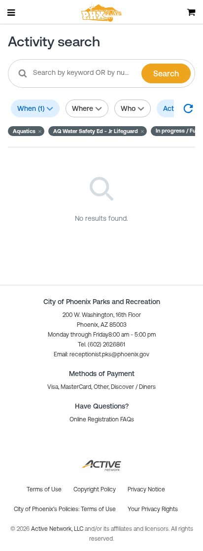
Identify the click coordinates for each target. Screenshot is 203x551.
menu (12, 12)
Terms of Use (98, 509)
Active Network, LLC (58, 528)
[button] (26, 131)
